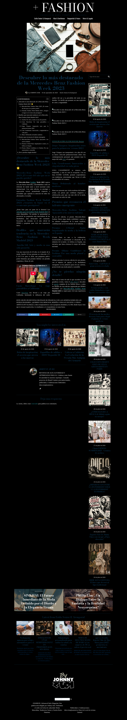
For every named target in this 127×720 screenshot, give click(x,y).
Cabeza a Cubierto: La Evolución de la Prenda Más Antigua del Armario (74, 356)
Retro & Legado (88, 18)
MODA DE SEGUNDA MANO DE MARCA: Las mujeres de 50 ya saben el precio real (82, 643)
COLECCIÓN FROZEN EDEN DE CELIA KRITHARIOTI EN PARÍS (99, 365)
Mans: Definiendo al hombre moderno (32, 134)
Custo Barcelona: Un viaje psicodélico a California (35, 123)
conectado (34, 404)
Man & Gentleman (59, 18)
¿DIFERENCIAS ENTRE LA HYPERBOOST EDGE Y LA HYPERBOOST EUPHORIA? (99, 488)
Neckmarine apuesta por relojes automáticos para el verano (25, 641)
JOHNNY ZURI (35, 92)
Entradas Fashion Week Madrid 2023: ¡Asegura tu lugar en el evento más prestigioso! (35, 112)
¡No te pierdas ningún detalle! (28, 152)
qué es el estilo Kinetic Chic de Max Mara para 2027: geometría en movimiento (101, 643)
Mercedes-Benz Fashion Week (74, 289)
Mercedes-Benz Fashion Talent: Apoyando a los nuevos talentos (35, 140)
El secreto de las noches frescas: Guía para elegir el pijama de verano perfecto (99, 317)
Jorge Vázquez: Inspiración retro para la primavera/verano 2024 (35, 127)
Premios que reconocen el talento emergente (32, 137)
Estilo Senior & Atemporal (42, 18)
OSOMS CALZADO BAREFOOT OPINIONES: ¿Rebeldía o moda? (99, 210)
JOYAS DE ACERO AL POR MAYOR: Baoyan (68, 141)
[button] (109, 76)
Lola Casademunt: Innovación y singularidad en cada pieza (35, 131)
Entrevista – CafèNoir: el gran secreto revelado (99, 264)
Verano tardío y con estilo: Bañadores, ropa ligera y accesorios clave (99, 290)
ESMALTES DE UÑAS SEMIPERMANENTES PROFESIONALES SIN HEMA (44, 644)
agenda (56, 284)
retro (64, 159)
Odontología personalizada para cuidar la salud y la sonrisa (63, 641)
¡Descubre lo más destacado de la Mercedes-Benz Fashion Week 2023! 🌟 (33, 103)
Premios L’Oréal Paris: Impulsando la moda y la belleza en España (35, 145)
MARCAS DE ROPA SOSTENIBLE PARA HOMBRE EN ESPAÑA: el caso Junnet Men (99, 238)
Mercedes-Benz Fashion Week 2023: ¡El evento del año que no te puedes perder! (35, 107)
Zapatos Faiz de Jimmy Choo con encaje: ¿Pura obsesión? (99, 537)
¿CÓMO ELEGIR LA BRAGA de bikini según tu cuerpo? (99, 414)
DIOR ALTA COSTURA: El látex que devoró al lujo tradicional (99, 582)
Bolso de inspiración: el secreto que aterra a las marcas (27, 355)
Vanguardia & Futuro (73, 18)
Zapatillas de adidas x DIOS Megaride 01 (51, 354)
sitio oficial (74, 282)
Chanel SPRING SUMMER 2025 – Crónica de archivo (99, 450)
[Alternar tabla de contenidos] (46, 99)
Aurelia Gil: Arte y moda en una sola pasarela (34, 119)
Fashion (33, 182)
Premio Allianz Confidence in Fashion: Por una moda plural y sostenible (35, 149)
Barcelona (25, 293)
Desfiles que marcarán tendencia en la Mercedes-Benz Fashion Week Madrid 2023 (33, 116)
